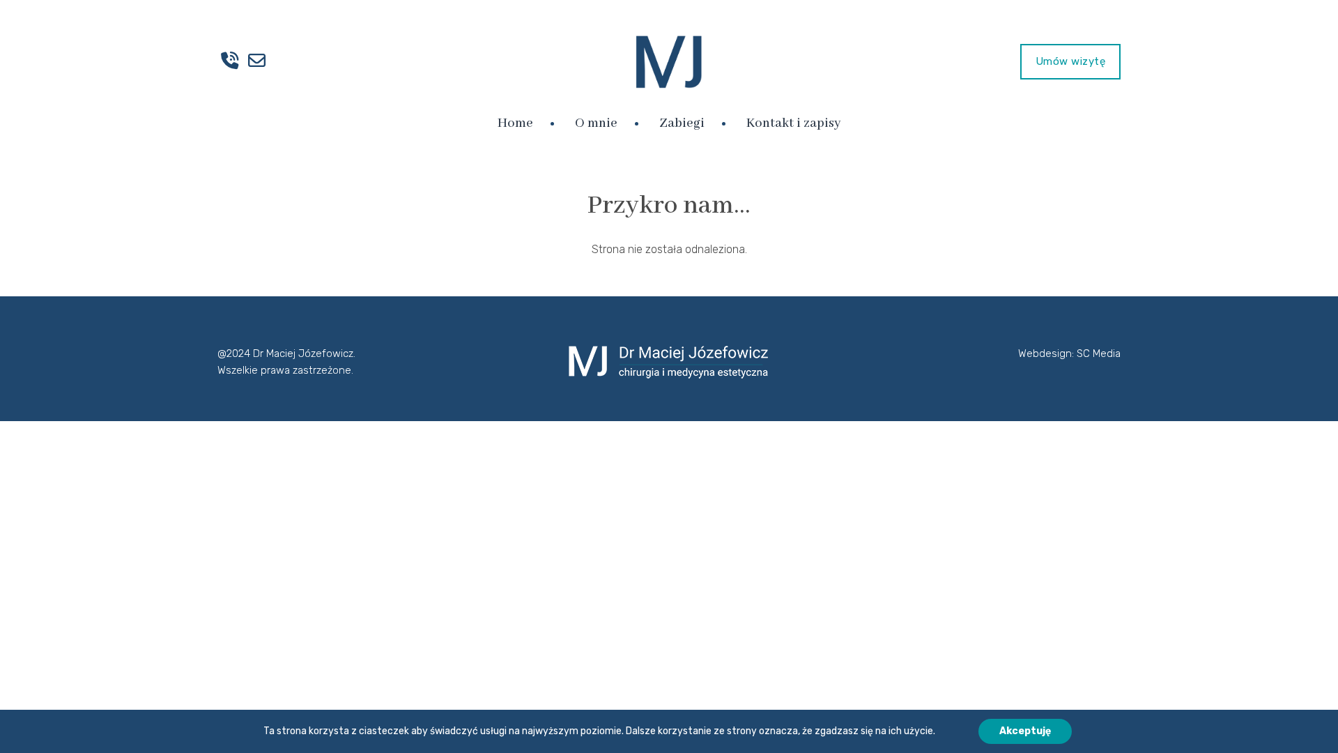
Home (515, 123)
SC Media (1099, 353)
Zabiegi (682, 123)
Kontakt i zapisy (793, 123)
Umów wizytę (1071, 61)
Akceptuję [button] (1025, 731)
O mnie (596, 123)
